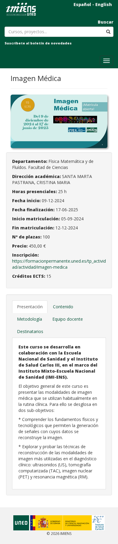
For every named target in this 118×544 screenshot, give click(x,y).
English (103, 4)
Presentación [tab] (30, 306)
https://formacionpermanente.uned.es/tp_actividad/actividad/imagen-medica (59, 264)
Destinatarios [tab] (30, 331)
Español (82, 4)
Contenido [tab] (63, 306)
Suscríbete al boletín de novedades (38, 43)
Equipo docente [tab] (67, 319)
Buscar (105, 22)
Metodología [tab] (29, 319)
